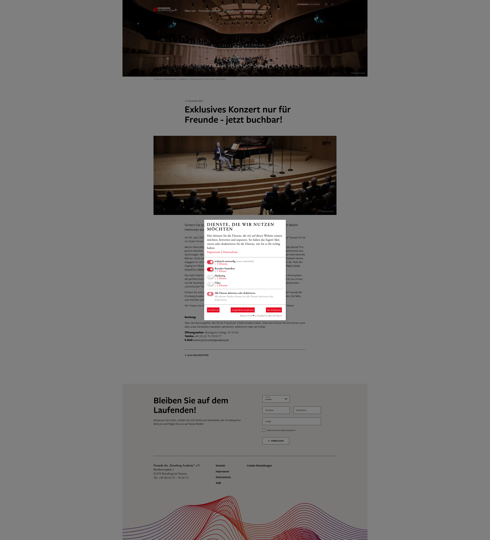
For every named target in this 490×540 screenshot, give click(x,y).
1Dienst (220, 271)
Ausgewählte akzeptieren (243, 309)
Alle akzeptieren (274, 309)
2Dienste (221, 285)
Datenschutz (230, 252)
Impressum (213, 252)
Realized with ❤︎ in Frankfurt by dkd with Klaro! (261, 316)
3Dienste (221, 264)
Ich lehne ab (213, 309)
